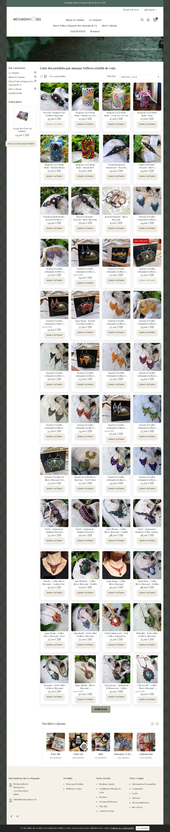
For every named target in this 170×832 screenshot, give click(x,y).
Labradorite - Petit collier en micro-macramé (85, 634)
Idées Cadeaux (109, 25)
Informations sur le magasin (24, 778)
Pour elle (55, 754)
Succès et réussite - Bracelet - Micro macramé (85, 218)
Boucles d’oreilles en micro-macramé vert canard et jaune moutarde (54, 478)
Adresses (136, 798)
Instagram (18, 817)
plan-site (103, 806)
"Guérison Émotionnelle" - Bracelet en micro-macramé (54, 218)
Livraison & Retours (108, 801)
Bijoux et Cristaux (75, 20)
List (45, 76)
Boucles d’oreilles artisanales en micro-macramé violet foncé (116, 478)
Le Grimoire (95, 20)
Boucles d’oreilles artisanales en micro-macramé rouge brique (85, 426)
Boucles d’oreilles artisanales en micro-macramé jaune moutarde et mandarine (116, 322)
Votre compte (136, 778)
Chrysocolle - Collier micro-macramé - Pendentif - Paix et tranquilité (147, 686)
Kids (101, 754)
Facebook (11, 817)
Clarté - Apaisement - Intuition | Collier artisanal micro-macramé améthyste (147, 530)
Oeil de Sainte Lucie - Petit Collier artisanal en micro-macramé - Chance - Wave (116, 634)
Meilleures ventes (74, 788)
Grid (42, 76)
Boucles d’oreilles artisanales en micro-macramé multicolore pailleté (54, 426)
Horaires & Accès (131, 9)
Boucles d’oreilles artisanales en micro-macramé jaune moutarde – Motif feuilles (116, 270)
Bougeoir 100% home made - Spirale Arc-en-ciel (85, 113)
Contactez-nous (106, 811)
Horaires (95, 31)
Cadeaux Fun (146, 754)
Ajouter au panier (54, 124)
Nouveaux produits (74, 784)
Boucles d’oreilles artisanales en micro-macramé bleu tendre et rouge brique (54, 270)
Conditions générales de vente (110, 790)
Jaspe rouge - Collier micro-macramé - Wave (54, 634)
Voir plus (56, 757)
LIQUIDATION (78, 31)
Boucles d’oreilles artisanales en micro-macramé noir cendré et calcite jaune (85, 270)
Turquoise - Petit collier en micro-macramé (54, 686)
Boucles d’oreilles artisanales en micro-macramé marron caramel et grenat (54, 322)
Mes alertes (137, 807)
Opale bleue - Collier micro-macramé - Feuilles (147, 582)
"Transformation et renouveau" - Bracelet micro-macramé (116, 165)
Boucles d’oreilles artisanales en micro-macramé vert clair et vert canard (147, 426)
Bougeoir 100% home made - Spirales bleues (54, 165)
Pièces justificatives (140, 802)
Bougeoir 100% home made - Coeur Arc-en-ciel (116, 113)
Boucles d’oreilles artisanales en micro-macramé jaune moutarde (147, 322)
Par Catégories (17, 67)
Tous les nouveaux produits (21, 143)
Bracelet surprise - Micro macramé (116, 218)
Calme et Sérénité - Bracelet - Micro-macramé (147, 165)
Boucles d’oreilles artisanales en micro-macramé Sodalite (116, 426)
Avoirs (135, 793)
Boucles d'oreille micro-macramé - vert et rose (85, 478)
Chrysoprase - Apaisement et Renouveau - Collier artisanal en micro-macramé (116, 686)
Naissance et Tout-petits (123, 754)
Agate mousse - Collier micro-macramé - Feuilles (116, 530)
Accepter (143, 828)
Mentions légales (106, 784)
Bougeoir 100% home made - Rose (147, 113)
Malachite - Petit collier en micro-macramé (147, 634)
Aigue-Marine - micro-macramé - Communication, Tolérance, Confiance (85, 686)
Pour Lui (78, 754)
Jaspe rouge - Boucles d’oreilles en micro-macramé (85, 322)
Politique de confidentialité (122, 828)
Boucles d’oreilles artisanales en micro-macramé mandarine (85, 374)
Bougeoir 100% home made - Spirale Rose (85, 165)
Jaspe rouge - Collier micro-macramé (116, 582)
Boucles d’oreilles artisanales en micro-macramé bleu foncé (54, 374)
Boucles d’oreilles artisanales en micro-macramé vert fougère (147, 270)
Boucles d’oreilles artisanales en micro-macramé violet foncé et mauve (147, 478)
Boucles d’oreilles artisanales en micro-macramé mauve (147, 374)
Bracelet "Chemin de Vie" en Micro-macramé (54, 113)
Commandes (137, 788)
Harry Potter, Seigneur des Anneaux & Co (75, 25)
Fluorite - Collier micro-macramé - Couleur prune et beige (54, 582)
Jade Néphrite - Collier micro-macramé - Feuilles (85, 582)
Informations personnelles (144, 784)
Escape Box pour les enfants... (22, 129)
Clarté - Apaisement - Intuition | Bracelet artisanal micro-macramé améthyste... (54, 530)
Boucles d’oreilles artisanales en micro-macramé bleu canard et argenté (147, 218)
